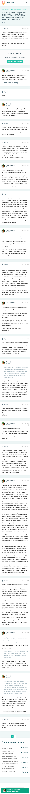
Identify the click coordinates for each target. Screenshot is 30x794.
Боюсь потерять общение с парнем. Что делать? (9, 747)
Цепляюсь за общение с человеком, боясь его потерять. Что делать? (8, 767)
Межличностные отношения (18, 9)
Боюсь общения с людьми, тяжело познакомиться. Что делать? (9, 757)
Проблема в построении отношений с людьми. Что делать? (9, 772)
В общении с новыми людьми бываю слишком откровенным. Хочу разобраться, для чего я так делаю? (10, 762)
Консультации (5, 9)
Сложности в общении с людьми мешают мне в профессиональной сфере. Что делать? (10, 753)
